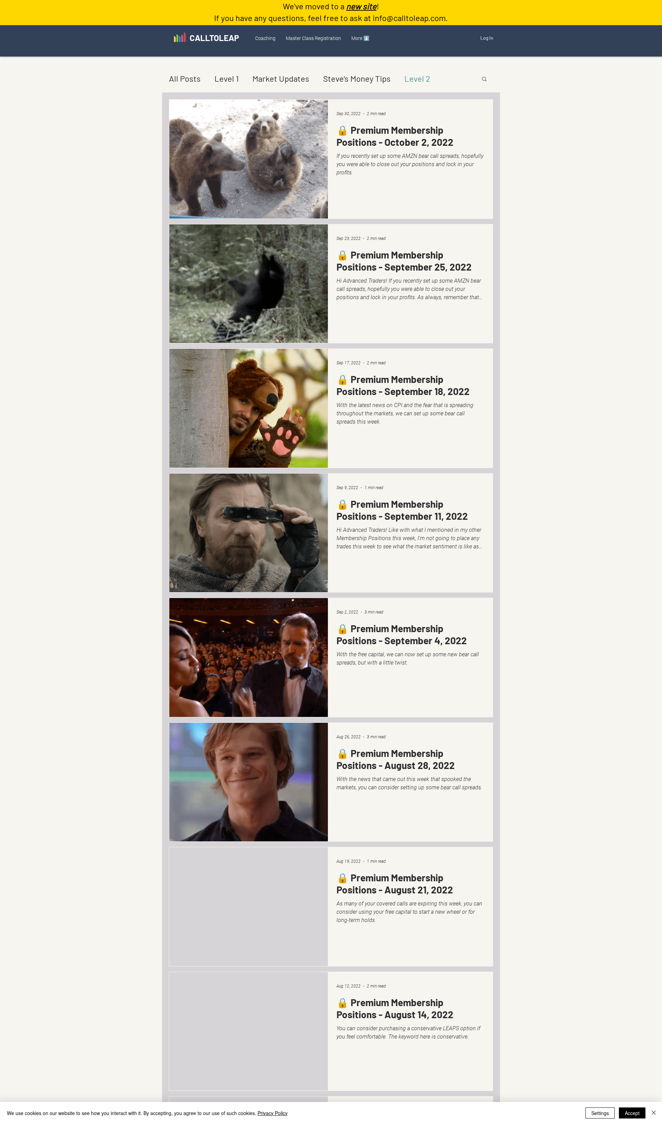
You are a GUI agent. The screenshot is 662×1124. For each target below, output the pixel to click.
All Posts (185, 78)
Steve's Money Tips (357, 78)
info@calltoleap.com (409, 18)
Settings (600, 1113)
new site (361, 6)
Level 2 (417, 78)
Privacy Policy (273, 1113)
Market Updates (280, 78)
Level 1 (226, 78)
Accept (632, 1113)
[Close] (654, 1112)
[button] (265, 38)
